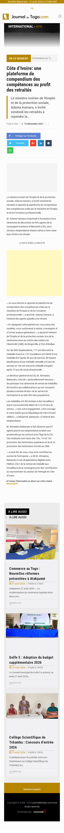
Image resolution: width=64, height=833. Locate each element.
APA (39, 26)
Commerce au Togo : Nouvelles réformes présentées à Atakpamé (27, 574)
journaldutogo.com (42, 802)
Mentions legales (32, 789)
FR (32, 8)
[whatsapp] (10, 150)
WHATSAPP (12, 483)
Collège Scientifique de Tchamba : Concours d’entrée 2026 (31, 742)
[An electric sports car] (32, 542)
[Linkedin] (41, 143)
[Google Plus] (33, 143)
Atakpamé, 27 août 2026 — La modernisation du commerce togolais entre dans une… (31, 592)
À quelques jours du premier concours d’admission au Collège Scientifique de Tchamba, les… (28, 761)
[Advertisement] (34, 273)
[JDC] (25, 16)
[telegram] (48, 143)
